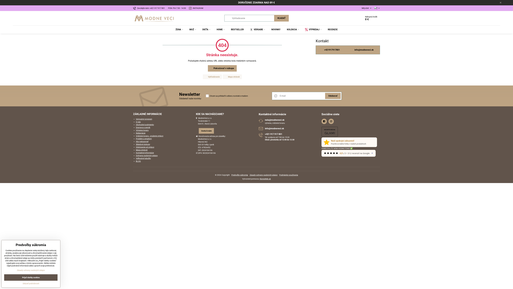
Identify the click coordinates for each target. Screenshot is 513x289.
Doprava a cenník (143, 127)
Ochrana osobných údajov (147, 156)
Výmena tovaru (142, 130)
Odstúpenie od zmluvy (145, 147)
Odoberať (332, 96)
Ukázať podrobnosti (31, 283)
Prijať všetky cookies (31, 277)
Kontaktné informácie (145, 153)
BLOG (138, 161)
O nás (138, 122)
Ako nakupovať (142, 141)
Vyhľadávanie (214, 77)
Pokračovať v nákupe (223, 68)
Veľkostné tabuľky (143, 158)
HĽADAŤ (281, 18)
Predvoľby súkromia (239, 175)
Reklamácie (140, 133)
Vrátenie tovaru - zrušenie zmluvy (149, 136)
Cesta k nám (206, 131)
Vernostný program (144, 119)
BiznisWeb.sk (265, 179)
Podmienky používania (288, 175)
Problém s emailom (144, 139)
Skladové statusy (143, 144)
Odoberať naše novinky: (190, 98)
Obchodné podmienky (145, 125)
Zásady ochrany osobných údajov (264, 175)
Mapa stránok (234, 77)
